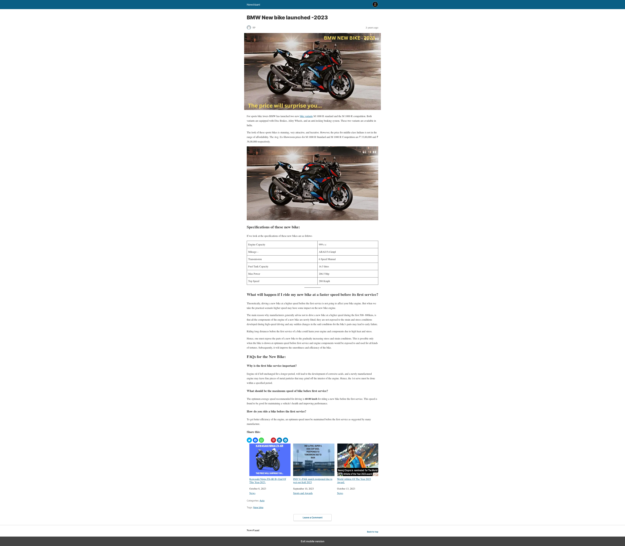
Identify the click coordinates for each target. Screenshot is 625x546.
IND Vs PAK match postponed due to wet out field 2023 (312, 480)
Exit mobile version (312, 541)
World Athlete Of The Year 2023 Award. (354, 480)
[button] (249, 440)
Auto (262, 500)
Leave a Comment (312, 517)
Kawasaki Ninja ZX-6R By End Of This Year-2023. (267, 480)
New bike (258, 507)
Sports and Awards (303, 493)
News (252, 493)
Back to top (372, 532)
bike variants (306, 116)
